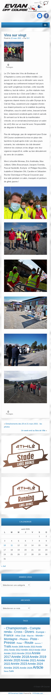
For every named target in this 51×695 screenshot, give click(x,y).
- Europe (39, 632)
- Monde (38, 635)
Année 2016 (24, 653)
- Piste (32, 639)
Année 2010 (29, 646)
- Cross (17, 632)
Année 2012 (15, 650)
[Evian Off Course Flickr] (39, 15)
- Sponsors (37, 643)
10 (5, 545)
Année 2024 (35, 663)
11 (12, 545)
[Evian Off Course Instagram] (33, 15)
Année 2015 (10, 653)
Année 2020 (12, 660)
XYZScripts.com (37, 693)
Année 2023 (19, 663)
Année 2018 (20, 657)
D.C (28, 38)
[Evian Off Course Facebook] (46, 15)
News (6, 671)
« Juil (3, 566)
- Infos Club (19, 635)
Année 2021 (28, 660)
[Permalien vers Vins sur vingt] (14, 51)
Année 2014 (40, 650)
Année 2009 (17, 646)
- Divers (28, 632)
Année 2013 (27, 650)
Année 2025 (11, 667)
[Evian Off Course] (25, 6)
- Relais (19, 643)
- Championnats (15, 628)
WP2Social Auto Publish (15, 693)
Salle (11, 671)
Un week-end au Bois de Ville (33, 430)
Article (38, 667)
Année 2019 (38, 657)
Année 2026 (26, 668)
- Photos (23, 639)
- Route (28, 642)
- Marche (30, 636)
